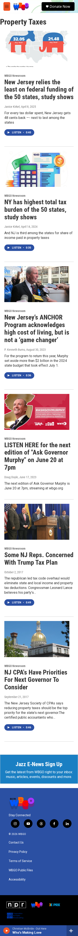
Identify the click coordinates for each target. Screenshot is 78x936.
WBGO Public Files (21, 870)
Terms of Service (20, 861)
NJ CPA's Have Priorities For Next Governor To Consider (35, 680)
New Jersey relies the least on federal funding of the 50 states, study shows (39, 89)
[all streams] (72, 930)
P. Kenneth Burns (14, 349)
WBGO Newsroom (14, 75)
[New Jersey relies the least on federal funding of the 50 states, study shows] (36, 49)
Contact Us (16, 842)
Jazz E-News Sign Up (39, 764)
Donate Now (60, 6)
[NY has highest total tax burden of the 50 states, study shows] (36, 169)
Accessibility (17, 879)
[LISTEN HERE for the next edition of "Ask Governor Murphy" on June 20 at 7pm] (36, 412)
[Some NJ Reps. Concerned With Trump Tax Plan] (36, 522)
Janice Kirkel (12, 106)
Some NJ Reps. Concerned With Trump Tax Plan (38, 558)
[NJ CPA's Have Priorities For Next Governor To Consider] (36, 639)
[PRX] (55, 905)
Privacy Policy (18, 851)
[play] (6, 930)
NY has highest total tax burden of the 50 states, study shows (35, 209)
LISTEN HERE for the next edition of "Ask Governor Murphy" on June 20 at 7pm (37, 456)
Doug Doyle (11, 477)
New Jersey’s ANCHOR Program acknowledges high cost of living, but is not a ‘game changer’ (36, 328)
